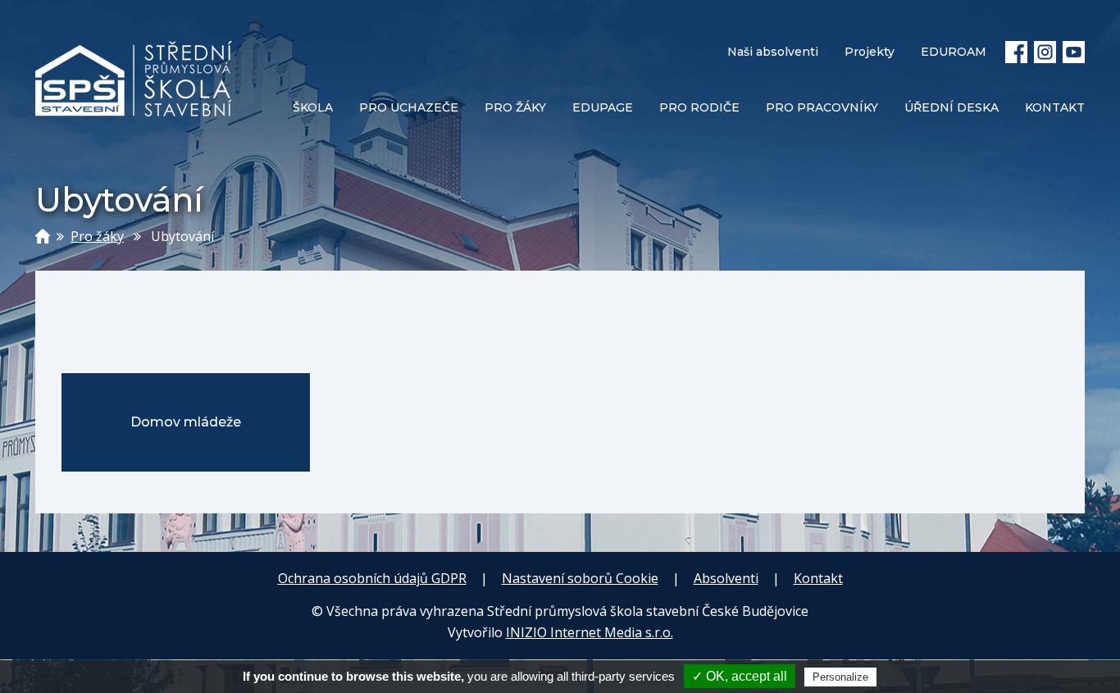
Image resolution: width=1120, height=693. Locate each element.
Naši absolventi (772, 51)
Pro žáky (97, 236)
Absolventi (726, 578)
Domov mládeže (185, 422)
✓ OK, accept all (739, 676)
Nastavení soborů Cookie (580, 578)
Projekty (870, 51)
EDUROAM (953, 51)
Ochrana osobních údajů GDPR (372, 578)
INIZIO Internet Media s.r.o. (589, 632)
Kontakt (818, 578)
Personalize (840, 677)
